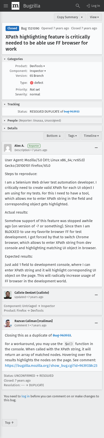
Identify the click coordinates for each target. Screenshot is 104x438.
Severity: (21, 94)
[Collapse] (96, 148)
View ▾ (94, 17)
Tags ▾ (72, 136)
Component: (18, 71)
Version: (21, 75)
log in (26, 396)
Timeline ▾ (91, 136)
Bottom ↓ (54, 136)
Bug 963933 (62, 335)
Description (22, 150)
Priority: (21, 89)
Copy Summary (67, 17)
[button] (93, 6)
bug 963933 (71, 111)
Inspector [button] (38, 71)
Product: (21, 66)
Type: (23, 83)
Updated (20, 297)
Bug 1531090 (30, 28)
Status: (22, 111)
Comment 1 (22, 325)
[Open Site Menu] (6, 6)
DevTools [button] (37, 66)
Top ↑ (9, 422)
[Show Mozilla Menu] (15, 6)
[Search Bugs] (78, 6)
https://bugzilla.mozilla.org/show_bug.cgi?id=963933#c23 (51, 365)
